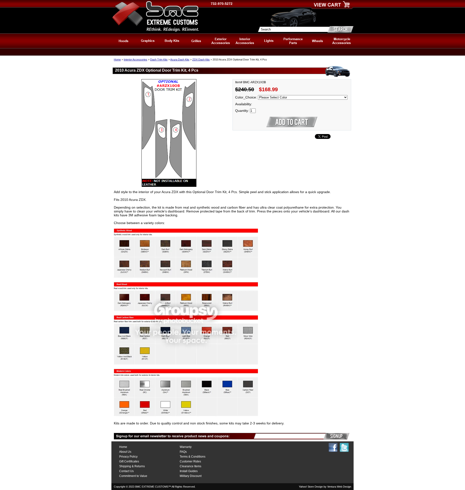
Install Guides (189, 471)
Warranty (186, 447)
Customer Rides (190, 461)
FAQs (183, 451)
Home (117, 59)
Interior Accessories (135, 59)
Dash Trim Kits (159, 59)
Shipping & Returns (132, 466)
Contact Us (126, 471)
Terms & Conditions (192, 456)
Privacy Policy (128, 456)
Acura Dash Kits (179, 59)
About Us (125, 451)
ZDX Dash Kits (201, 59)
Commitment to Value (133, 476)
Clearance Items (190, 466)
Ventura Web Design (339, 486)
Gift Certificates (129, 461)
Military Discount (191, 476)
